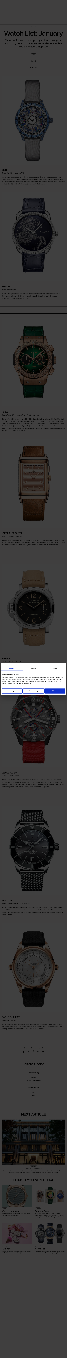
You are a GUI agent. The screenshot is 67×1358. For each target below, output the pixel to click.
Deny (12, 691)
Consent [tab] (11, 668)
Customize (32, 691)
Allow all (54, 691)
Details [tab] (33, 668)
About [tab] (55, 668)
